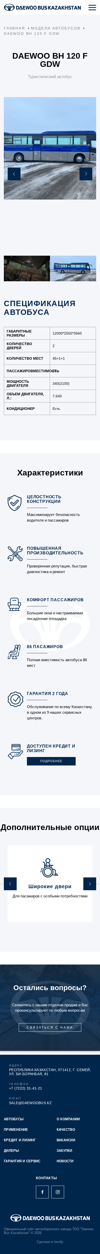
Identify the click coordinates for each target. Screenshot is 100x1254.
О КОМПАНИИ (68, 1119)
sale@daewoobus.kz (30, 1103)
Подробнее (51, 761)
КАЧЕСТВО (66, 1130)
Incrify (58, 1242)
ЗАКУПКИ (64, 1151)
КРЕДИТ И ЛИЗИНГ (20, 1140)
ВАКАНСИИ (66, 1140)
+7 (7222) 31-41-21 (25, 1088)
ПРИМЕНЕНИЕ (16, 1130)
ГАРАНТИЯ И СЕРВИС (22, 1161)
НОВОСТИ (65, 1161)
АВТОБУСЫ (14, 1119)
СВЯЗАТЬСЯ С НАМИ (50, 1027)
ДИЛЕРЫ (11, 1151)
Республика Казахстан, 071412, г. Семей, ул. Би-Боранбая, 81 (50, 1072)
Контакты (46, 1178)
